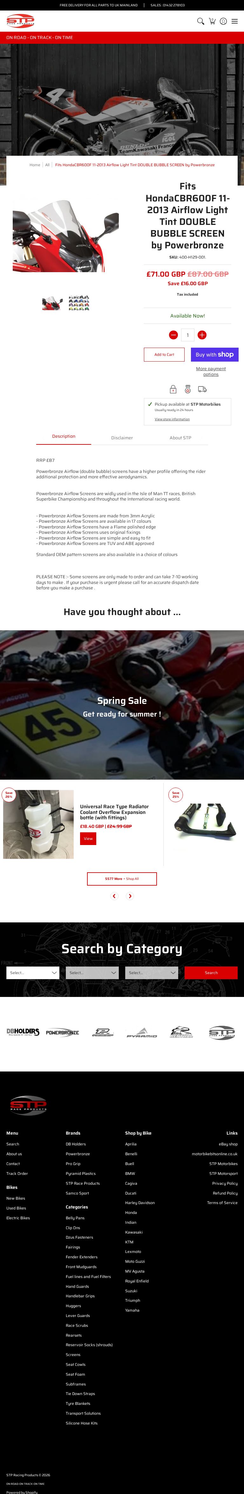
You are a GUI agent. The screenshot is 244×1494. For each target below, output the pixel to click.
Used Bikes (16, 1208)
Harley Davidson (140, 1203)
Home (35, 165)
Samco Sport (77, 1193)
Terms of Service (222, 1203)
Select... (17, 973)
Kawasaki (134, 1232)
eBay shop (228, 1144)
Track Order (17, 1173)
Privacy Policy (225, 1183)
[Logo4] (102, 1032)
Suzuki (131, 1291)
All (47, 165)
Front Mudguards (81, 1267)
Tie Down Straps (80, 1394)
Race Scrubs (77, 1325)
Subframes (76, 1384)
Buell (129, 1164)
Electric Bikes (18, 1218)
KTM (129, 1242)
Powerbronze (78, 1154)
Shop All (122, 878)
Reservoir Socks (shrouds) (89, 1345)
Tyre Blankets (78, 1403)
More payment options (211, 371)
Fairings (73, 1247)
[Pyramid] (142, 1032)
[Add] (202, 335)
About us (14, 1154)
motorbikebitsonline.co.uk (215, 1154)
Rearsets (74, 1335)
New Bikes (15, 1198)
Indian (130, 1222)
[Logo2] (181, 1032)
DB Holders (76, 1144)
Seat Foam (75, 1374)
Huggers (73, 1306)
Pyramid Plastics (81, 1173)
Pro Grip (73, 1164)
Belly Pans (75, 1218)
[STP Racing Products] (20, 21)
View (88, 838)
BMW (130, 1173)
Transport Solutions (83, 1413)
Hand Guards (77, 1286)
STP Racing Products (22, 1475)
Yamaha (132, 1310)
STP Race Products (83, 1183)
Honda (131, 1212)
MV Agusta (135, 1271)
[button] (212, 21)
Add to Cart (164, 354)
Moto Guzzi (135, 1261)
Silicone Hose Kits (82, 1423)
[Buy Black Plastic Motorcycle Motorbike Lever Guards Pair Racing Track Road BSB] (205, 824)
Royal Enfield (137, 1281)
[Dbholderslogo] (23, 1032)
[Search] (201, 21)
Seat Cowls (75, 1364)
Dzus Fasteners (79, 1237)
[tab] (64, 438)
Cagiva (131, 1183)
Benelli (131, 1154)
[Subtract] (173, 335)
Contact (13, 1164)
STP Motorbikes (223, 1164)
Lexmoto (133, 1251)
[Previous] (114, 896)
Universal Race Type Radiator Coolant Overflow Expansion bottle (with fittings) (114, 812)
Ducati (130, 1193)
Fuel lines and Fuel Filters (88, 1277)
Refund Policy (225, 1193)
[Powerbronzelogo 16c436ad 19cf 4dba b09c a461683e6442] (62, 1033)
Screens (73, 1355)
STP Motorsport (223, 1173)
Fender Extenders (82, 1257)
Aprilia (131, 1144)
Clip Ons (73, 1228)
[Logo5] (221, 1033)
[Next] (130, 896)
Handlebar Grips (80, 1296)
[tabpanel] (122, 521)
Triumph (132, 1300)
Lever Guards (78, 1316)
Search (12, 1144)
